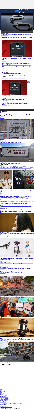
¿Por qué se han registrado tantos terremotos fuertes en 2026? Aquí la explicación (14, 296)
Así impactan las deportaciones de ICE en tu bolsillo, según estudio (13, 78)
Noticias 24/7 (16, 11)
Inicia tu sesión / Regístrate (23, 9)
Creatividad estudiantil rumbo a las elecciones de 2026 (11, 73)
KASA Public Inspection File (4, 397)
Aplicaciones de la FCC (3, 401)
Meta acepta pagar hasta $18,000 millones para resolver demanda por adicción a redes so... (17, 37)
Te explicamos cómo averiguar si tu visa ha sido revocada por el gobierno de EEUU (14, 198)
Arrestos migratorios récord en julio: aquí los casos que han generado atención (14, 169)
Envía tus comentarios (3, 402)
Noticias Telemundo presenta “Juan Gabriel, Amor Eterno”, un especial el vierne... (16, 63)
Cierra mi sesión (22, 12)
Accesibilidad (2, 402)
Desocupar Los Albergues (4, 35)
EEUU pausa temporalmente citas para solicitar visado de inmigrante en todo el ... (16, 66)
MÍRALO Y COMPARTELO (4, 400)
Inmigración (3, 105)
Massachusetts (2, 232)
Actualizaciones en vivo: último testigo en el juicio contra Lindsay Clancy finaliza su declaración (17, 233)
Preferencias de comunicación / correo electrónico (25, 11)
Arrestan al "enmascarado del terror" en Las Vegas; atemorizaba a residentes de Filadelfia (16, 235)
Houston (3, 77)
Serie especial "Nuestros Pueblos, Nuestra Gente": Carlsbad (10, 142)
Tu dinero (1, 394)
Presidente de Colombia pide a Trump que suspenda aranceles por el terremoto (14, 362)
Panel (20, 10)
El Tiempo (1, 390)
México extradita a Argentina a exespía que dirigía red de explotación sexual (13, 338)
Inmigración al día (2, 391)
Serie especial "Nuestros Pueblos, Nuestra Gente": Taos (10, 163)
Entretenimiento (2, 393)
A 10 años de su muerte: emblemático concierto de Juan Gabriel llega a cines (13, 203)
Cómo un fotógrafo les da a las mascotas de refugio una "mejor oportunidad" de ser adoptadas (16, 258)
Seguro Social (2, 208)
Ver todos (3, 68)
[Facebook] (11, 373)
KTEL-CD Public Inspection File (4, 399)
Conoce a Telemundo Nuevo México (5, 395)
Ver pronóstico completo (29, 82)
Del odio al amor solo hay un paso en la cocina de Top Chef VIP (13, 99)
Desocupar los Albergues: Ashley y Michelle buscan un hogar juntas (14, 70)
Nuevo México (3, 33)
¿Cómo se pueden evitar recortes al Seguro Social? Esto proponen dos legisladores (15, 209)
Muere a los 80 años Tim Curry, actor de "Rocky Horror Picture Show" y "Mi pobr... (16, 65)
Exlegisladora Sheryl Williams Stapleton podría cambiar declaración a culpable (15, 75)
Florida (1, 193)
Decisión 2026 (4, 72)
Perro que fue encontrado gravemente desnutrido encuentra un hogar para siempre (14, 260)
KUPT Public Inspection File (4, 397)
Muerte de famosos (4, 64)
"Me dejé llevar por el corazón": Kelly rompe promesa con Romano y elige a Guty (14, 271)
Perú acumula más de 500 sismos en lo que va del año (9, 317)
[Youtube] (11, 388)
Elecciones (1, 210)
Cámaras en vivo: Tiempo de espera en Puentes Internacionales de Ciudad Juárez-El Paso (16, 114)
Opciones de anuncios (3, 406)
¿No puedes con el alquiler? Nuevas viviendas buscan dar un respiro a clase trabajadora (16, 34)
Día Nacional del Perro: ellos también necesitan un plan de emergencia (14, 79)
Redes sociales (3, 36)
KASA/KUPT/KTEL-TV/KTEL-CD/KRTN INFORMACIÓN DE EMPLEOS (11, 403)
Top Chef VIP (4, 61)
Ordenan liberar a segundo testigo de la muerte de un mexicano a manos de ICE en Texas (15, 196)
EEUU (1, 392)
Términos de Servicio (3, 396)
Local (1, 389)
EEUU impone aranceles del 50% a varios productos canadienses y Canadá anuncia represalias (16, 341)
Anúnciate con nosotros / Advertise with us (6, 407)
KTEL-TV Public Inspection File (4, 398)
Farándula (3, 62)
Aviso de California (2, 405)
